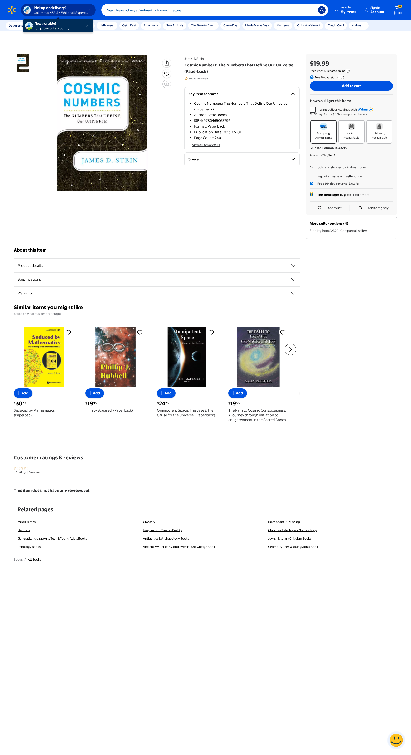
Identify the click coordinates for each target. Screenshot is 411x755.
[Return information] (341, 77)
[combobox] (214, 10)
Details (354, 183)
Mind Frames (27, 522)
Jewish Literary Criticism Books (289, 538)
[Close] (88, 26)
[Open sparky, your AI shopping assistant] (396, 740)
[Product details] (293, 265)
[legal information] (348, 71)
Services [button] (47, 25)
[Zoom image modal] (166, 84)
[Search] (322, 10)
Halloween (107, 25)
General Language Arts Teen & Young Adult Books (52, 538)
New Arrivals (174, 25)
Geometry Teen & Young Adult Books (293, 547)
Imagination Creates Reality (162, 530)
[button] (346, 10)
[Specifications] (293, 279)
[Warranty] (293, 293)
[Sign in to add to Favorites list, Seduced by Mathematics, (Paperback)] (68, 332)
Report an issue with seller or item (341, 176)
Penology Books (29, 547)
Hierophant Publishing (284, 522)
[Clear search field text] (311, 10)
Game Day (230, 25)
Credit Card (336, 25)
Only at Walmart (308, 25)
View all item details (206, 145)
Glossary (149, 522)
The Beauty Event (203, 25)
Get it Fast (129, 25)
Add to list (334, 208)
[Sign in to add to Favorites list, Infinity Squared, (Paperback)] (140, 332)
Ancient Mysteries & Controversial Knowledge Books (179, 547)
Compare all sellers (353, 231)
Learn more (361, 195)
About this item (30, 250)
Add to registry (378, 208)
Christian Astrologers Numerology (292, 530)
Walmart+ (359, 25)
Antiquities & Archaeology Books (166, 538)
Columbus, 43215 (334, 148)
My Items (283, 25)
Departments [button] (18, 25)
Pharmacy (151, 25)
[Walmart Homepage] (12, 10)
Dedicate (24, 530)
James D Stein (194, 58)
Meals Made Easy (257, 25)
